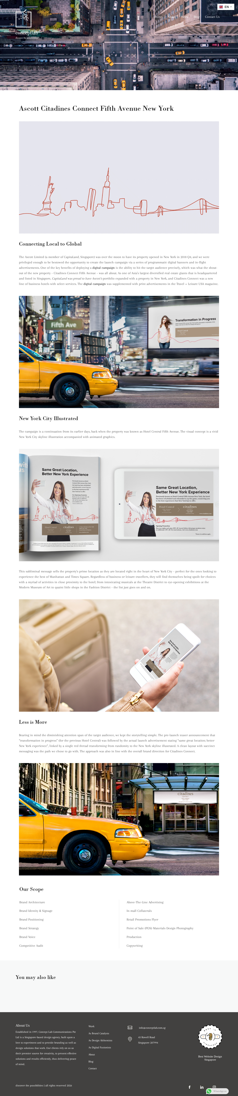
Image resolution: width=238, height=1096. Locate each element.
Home (158, 17)
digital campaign (103, 268)
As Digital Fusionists (100, 1047)
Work (184, 17)
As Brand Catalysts (99, 1033)
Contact (93, 1068)
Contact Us (212, 17)
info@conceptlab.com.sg (152, 1027)
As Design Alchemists (100, 1040)
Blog (197, 17)
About (172, 17)
